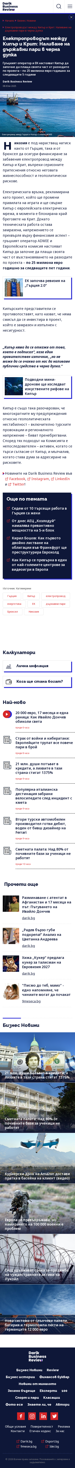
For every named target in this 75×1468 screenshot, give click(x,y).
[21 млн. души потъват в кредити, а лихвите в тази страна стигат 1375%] (37, 1057)
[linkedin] (43, 1416)
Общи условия (15, 1426)
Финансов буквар (54, 1377)
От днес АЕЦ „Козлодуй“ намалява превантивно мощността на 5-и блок (33, 526)
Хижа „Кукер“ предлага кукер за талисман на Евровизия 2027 (43, 962)
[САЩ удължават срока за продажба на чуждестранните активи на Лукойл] (37, 1259)
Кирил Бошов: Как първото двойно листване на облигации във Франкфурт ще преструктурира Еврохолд (39, 545)
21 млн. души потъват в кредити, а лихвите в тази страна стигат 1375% (37, 1075)
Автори (63, 1404)
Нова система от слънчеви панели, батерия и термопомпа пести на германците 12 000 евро (36, 1325)
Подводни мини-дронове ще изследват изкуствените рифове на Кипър (47, 386)
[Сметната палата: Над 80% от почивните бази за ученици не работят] (37, 1108)
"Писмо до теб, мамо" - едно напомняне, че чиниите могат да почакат (46, 990)
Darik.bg (26, 1441)
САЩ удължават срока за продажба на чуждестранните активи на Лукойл (37, 1274)
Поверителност (42, 1426)
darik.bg (28, 918)
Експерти (48, 1391)
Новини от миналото (37, 1384)
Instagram (40, 478)
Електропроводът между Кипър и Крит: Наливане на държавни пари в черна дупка (38, 29)
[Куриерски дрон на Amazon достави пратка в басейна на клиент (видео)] (37, 1158)
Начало (9, 20)
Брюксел (12, 611)
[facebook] (21, 1416)
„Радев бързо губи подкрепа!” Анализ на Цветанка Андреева (41, 935)
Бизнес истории (20, 1377)
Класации (51, 1397)
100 (64, 1391)
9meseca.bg (31, 1001)
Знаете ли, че (39, 1404)
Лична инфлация (31, 665)
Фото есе (14, 1404)
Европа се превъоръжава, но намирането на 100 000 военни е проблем (34, 1224)
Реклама (64, 1426)
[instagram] (32, 1416)
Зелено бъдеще (21, 1391)
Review (53, 1370)
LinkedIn (62, 478)
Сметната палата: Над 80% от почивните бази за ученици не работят (32, 1123)
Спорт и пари (27, 1397)
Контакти (18, 1431)
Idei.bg (54, 1446)
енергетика (14, 604)
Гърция (12, 596)
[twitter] (54, 1416)
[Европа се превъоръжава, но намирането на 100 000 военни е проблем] (37, 1209)
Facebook (17, 478)
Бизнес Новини (26, 20)
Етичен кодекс (40, 1431)
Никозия (34, 611)
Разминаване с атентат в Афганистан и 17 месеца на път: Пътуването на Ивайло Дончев (46, 904)
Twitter (18, 484)
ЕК (33, 604)
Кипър (31, 596)
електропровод (56, 596)
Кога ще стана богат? (39, 681)
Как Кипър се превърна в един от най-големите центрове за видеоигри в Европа (39, 565)
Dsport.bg (52, 1441)
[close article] (71, 17)
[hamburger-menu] (70, 6)
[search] (58, 6)
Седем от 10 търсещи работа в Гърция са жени (39, 510)
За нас (60, 1431)
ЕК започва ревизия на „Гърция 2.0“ (45, 283)
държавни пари (55, 604)
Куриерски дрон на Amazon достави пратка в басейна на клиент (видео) (37, 1176)
